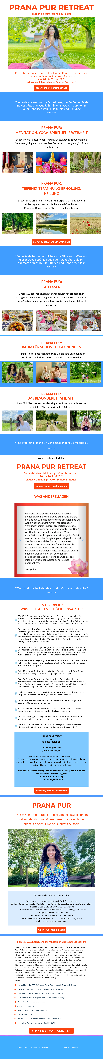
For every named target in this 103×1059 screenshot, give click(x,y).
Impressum (75, 1047)
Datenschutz (67, 1047)
